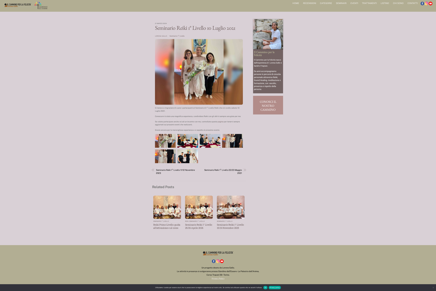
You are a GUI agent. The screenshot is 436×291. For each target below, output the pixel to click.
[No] (433, 287)
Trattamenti (369, 3)
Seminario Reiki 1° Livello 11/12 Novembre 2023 (175, 171)
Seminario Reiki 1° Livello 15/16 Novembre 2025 (230, 226)
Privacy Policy (218, 278)
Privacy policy (275, 287)
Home (295, 3)
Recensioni (309, 3)
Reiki (186, 221)
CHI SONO (398, 3)
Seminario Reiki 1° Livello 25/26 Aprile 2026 (198, 226)
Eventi (354, 3)
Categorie (326, 3)
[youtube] (430, 3)
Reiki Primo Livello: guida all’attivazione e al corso (166, 226)
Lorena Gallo (161, 36)
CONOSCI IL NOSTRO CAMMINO (268, 106)
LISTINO (385, 3)
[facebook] (422, 3)
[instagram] (426, 3)
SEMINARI (341, 3)
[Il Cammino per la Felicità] (26, 8)
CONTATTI (413, 3)
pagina (220, 122)
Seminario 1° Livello (177, 36)
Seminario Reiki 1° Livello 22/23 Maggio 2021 (223, 171)
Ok (265, 287)
